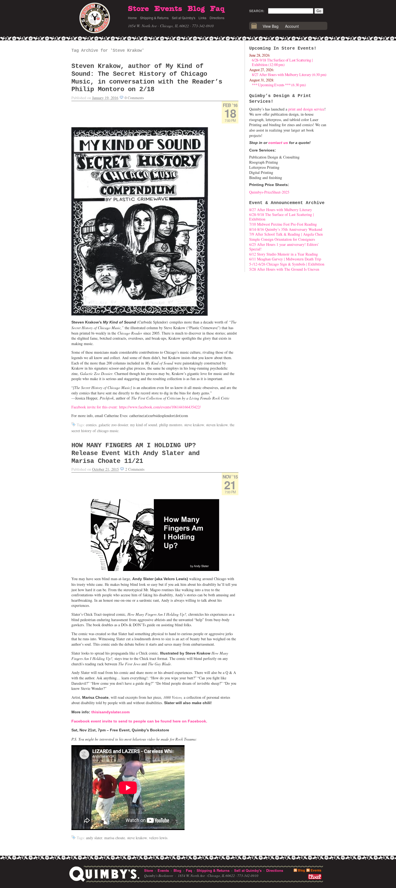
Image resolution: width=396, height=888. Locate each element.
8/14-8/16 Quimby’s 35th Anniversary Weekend (285, 229)
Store (138, 9)
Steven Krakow (217, 424)
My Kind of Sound (143, 424)
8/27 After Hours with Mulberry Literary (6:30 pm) (289, 74)
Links (202, 17)
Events (168, 9)
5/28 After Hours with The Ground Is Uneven (284, 269)
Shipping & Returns (154, 17)
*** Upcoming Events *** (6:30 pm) (279, 84)
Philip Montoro (170, 424)
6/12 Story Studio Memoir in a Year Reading (283, 254)
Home (132, 17)
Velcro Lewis (158, 837)
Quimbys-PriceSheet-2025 (269, 192)
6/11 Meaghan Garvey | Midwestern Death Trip (285, 258)
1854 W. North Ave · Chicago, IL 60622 (158, 25)
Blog (196, 9)
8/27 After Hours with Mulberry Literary (280, 209)
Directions (217, 17)
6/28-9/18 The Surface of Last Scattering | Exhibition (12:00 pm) (282, 62)
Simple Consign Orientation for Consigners (282, 239)
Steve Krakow (194, 424)
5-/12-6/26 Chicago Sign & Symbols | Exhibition (286, 264)
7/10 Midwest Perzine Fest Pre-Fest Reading (283, 224)
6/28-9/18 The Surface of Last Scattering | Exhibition (281, 217)
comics (91, 424)
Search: (256, 10)
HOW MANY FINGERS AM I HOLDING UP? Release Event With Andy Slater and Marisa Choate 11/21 (135, 453)
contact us (278, 142)
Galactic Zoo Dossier (113, 424)
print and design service (306, 109)
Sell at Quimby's (183, 17)
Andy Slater (94, 837)
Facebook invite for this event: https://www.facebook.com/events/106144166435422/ (136, 406)
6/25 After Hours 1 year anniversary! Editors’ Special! (284, 247)
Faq (217, 9)
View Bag (271, 26)
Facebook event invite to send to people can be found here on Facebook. (139, 721)
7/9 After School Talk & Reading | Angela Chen (286, 234)
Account (292, 26)
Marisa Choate (114, 837)
